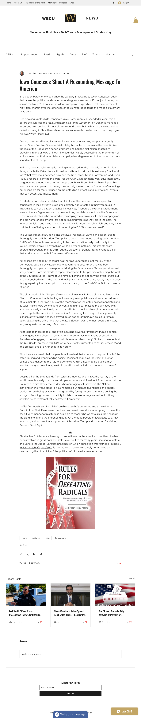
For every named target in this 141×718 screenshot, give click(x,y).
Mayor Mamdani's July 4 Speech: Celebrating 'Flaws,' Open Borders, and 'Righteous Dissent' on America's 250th (70, 613)
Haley (47, 538)
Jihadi (47, 54)
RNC (84, 54)
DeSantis (36, 538)
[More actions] (119, 73)
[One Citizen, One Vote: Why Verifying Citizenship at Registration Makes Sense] (115, 595)
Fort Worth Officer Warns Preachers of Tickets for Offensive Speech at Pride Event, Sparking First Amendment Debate (25, 613)
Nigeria (60, 54)
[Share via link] (41, 554)
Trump (96, 54)
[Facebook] (113, 2)
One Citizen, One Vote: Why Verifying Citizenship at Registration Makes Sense (111, 613)
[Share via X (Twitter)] (27, 554)
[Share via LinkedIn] (34, 554)
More (108, 54)
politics (23, 545)
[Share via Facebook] (21, 554)
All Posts (11, 54)
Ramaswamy (60, 538)
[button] (135, 20)
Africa (73, 54)
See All (132, 578)
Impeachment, (29, 54)
